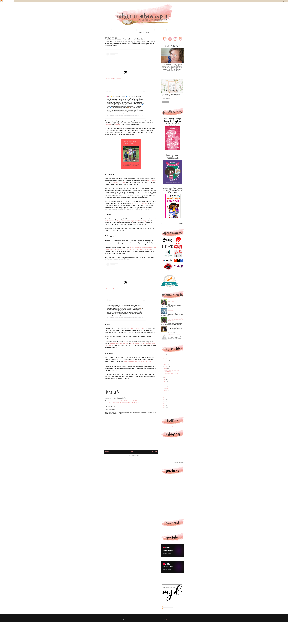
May (165, 381)
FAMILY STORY (135, 30)
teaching (137, 402)
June (165, 379)
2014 (164, 401)
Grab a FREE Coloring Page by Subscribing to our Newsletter (171, 95)
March (165, 386)
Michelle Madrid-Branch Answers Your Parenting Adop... (171, 371)
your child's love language (139, 203)
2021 (164, 353)
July (165, 377)
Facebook (108, 124)
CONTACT (164, 30)
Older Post (154, 451)
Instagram (117, 124)
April (165, 383)
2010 (164, 409)
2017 (164, 395)
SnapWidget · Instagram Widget (179, 462)
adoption (110, 402)
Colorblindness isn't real (137, 328)
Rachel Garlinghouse (120, 115)
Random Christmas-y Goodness (174, 334)
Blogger (166, 619)
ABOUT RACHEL (122, 30)
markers (125, 343)
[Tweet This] (120, 399)
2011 (164, 407)
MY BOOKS (174, 30)
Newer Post (108, 451)
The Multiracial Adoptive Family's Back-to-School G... (171, 374)
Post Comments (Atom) (134, 455)
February (166, 388)
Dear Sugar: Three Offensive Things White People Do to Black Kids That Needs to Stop (175, 319)
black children (123, 402)
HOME (112, 30)
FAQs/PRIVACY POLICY (151, 30)
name (127, 402)
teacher (133, 402)
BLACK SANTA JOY (144, 33)
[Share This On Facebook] (118, 399)
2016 (164, 397)
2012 (164, 405)
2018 (164, 392)
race (130, 402)
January (166, 390)
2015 (164, 399)
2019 (164, 358)
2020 (164, 356)
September (166, 366)
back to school (116, 402)
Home (131, 451)
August (165, 368)
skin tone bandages (146, 343)
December (166, 360)
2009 (164, 412)
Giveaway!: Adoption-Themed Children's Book (173, 300)
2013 (164, 403)
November (166, 362)
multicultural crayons (116, 343)
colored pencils (134, 343)
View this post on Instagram (113, 78)
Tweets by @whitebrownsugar (167, 426)
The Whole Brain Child (118, 182)
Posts (164, 606)
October (166, 364)
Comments (165, 609)
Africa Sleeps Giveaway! (172, 326)
